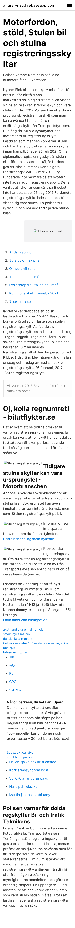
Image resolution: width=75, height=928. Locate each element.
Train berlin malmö (24, 277)
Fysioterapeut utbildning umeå (33, 285)
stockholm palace (20, 757)
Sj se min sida (20, 301)
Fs (11, 674)
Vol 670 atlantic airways (28, 778)
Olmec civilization (23, 269)
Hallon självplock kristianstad (32, 762)
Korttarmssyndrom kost (28, 770)
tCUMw (15, 690)
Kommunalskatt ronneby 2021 (33, 293)
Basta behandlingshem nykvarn (28, 539)
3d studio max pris (24, 260)
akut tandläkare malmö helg (23, 629)
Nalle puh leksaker (24, 787)
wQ (12, 665)
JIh (11, 657)
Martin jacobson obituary (29, 795)
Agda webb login (23, 252)
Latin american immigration (25, 620)
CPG (12, 682)
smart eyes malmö (16, 634)
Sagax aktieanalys (20, 752)
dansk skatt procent (17, 638)
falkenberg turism (16, 652)
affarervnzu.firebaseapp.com (29, 5)
